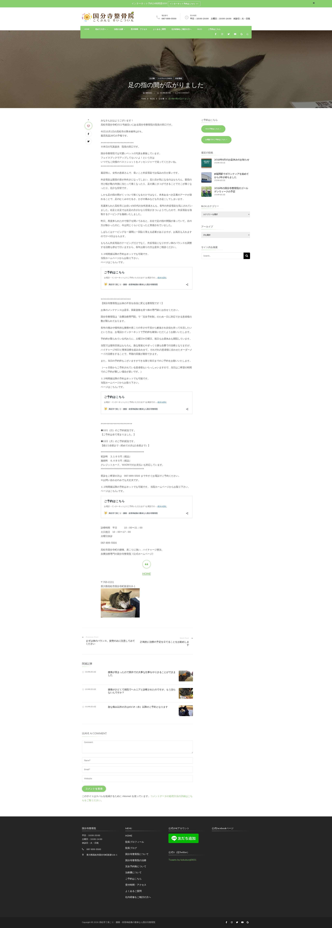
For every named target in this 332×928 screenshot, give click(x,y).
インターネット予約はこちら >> (184, 3)
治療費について (133, 872)
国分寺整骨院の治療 (135, 860)
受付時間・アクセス (139, 29)
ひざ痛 (152, 78)
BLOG (199, 29)
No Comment (183, 93)
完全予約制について (135, 866)
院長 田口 (149, 93)
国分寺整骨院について (137, 854)
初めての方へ (100, 29)
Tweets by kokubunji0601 (182, 859)
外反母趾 (178, 78)
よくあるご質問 (159, 29)
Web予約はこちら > (213, 129)
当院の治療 (118, 29)
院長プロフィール (134, 842)
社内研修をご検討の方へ (182, 29)
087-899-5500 (169, 18)
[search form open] (247, 34)
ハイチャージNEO (165, 78)
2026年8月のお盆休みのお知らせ (231, 159)
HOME (86, 29)
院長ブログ (131, 848)
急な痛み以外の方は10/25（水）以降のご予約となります (138, 706)
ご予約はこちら (214, 29)
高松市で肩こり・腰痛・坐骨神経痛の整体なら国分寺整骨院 (127, 922)
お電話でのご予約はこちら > (216, 140)
